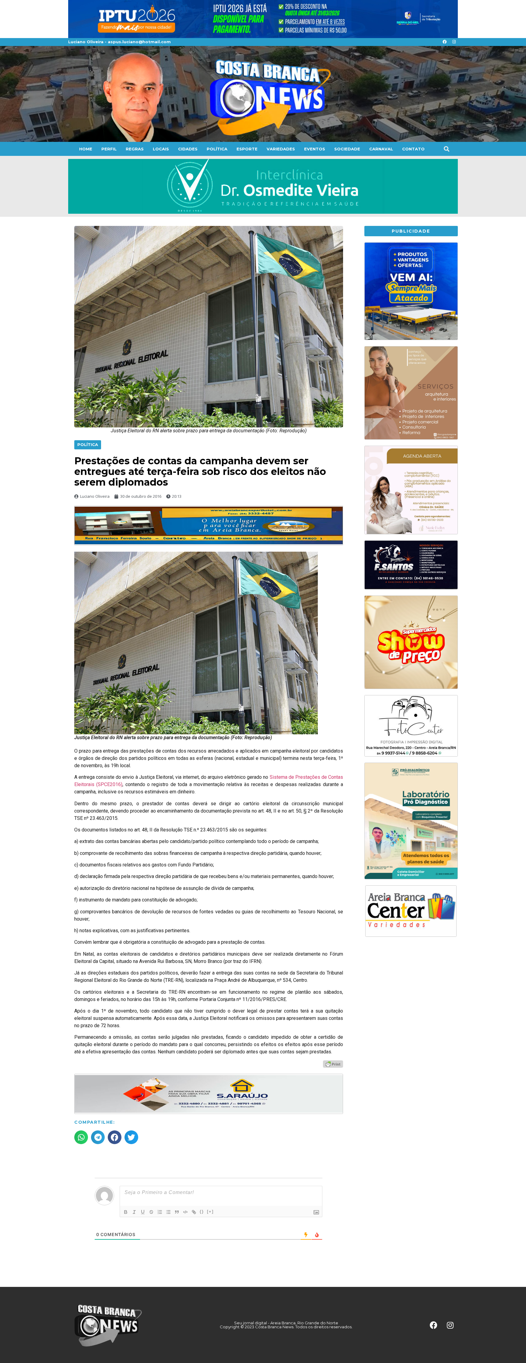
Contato (413, 148)
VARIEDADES (281, 148)
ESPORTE (247, 148)
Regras (135, 148)
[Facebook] (444, 42)
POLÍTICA (217, 148)
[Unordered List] (168, 1212)
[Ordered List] (160, 1212)
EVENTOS (314, 148)
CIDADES (188, 148)
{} (202, 1211)
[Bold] (125, 1212)
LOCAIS (161, 148)
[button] (446, 149)
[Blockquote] (177, 1212)
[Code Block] (185, 1212)
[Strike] (151, 1212)
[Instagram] (454, 42)
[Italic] (134, 1212)
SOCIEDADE (347, 148)
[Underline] (143, 1212)
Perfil (109, 148)
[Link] (194, 1212)
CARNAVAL (381, 148)
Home (85, 148)
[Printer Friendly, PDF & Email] (333, 1063)
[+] (210, 1211)
